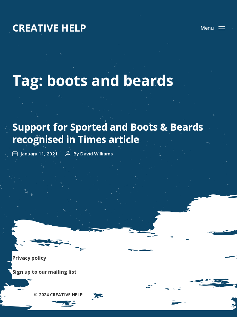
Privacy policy (29, 257)
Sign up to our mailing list (44, 271)
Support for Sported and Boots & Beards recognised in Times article (107, 133)
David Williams (96, 153)
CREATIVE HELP (49, 28)
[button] (212, 28)
